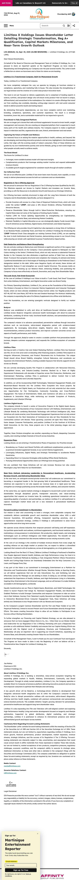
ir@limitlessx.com (10, 773)
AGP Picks (6, 3)
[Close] (38, 834)
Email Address (11, 861)
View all (74, 3)
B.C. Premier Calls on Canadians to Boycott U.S (24, 3)
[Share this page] (73, 26)
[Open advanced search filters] (68, 25)
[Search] (64, 25)
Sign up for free (20, 870)
